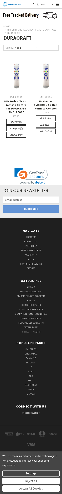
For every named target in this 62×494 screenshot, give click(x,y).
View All (31, 393)
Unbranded (31, 353)
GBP (43, 4)
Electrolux (31, 384)
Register (37, 263)
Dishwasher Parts (31, 318)
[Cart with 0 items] (51, 4)
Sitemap (31, 268)
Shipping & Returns (31, 250)
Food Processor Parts (31, 322)
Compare (15, 128)
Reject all (31, 481)
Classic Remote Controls (31, 296)
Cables (31, 300)
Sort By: (10, 47)
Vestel (31, 380)
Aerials (31, 287)
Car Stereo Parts (31, 305)
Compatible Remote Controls (31, 313)
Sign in (24, 263)
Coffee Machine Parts (31, 309)
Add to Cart (16, 134)
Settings (31, 473)
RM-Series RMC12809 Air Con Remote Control (46, 105)
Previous (5, 490)
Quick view (16, 121)
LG (31, 367)
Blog (31, 259)
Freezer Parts (31, 327)
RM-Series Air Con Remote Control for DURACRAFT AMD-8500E (16, 107)
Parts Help (31, 246)
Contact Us (31, 241)
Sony (31, 371)
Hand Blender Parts (31, 291)
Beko (31, 389)
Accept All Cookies (31, 488)
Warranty (31, 254)
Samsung (31, 358)
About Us (31, 237)
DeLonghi (31, 362)
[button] (31, 176)
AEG (31, 376)
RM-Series (31, 349)
